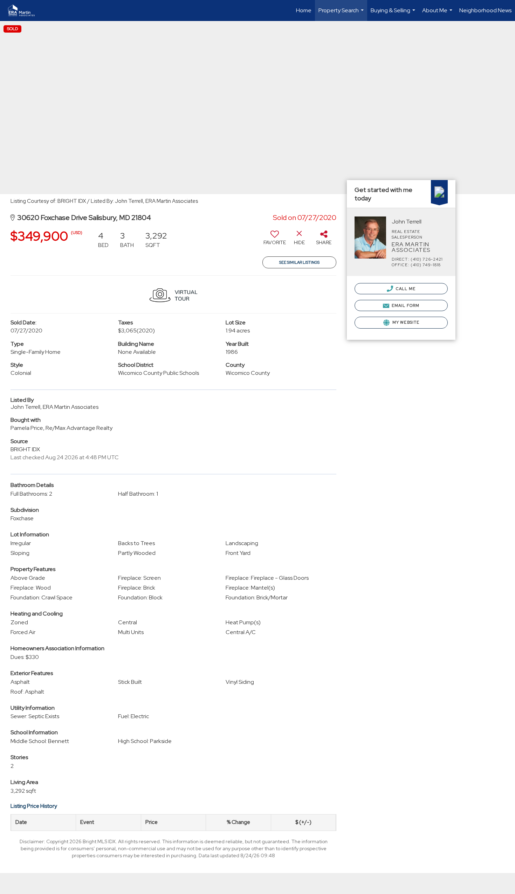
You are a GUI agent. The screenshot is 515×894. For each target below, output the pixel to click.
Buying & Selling (394, 14)
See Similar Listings (299, 262)
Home (303, 10)
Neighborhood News (485, 10)
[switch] (274, 240)
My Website (405, 322)
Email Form (405, 305)
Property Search (341, 14)
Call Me (405, 288)
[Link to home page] (24, 10)
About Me (438, 14)
